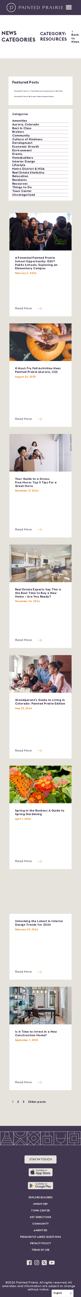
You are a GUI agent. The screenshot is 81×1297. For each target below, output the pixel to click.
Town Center (22, 191)
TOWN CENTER (40, 1211)
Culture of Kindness (27, 139)
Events (17, 153)
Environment (22, 150)
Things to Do (22, 187)
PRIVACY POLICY (40, 1243)
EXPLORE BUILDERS (40, 1197)
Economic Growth (25, 146)
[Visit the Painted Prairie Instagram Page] (37, 1262)
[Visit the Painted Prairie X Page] (44, 1262)
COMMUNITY (40, 1224)
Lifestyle (18, 165)
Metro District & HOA (28, 168)
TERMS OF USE (41, 1250)
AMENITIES (40, 1230)
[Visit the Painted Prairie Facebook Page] (29, 1262)
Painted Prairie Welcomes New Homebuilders (34, 96)
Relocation (20, 176)
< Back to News (75, 36)
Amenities (19, 120)
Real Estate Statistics (28, 172)
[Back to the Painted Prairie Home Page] (35, 7)
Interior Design (23, 161)
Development (22, 142)
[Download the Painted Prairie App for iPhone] (40, 1172)
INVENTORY (40, 1204)
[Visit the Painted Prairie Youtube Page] (52, 1262)
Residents (19, 179)
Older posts (37, 1101)
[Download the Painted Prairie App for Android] (40, 1185)
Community (21, 135)
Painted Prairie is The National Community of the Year (38, 91)
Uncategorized (23, 194)
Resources (20, 183)
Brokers (18, 131)
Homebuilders (22, 157)
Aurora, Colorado (25, 124)
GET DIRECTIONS (40, 1217)
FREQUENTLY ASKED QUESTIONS (40, 1237)
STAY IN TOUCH (40, 1159)
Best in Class (22, 128)
